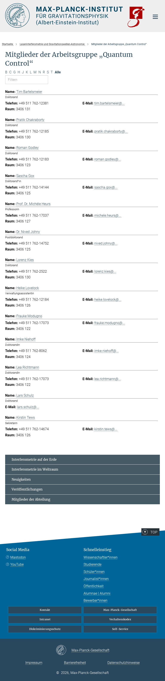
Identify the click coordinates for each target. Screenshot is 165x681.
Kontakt (45, 610)
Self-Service (120, 629)
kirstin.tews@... (105, 429)
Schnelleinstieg (97, 550)
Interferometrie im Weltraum (35, 469)
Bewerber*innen (95, 600)
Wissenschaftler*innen (101, 557)
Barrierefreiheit (75, 663)
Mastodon (18, 557)
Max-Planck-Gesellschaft (120, 610)
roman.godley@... (107, 159)
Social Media (17, 550)
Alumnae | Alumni (97, 593)
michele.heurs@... (107, 215)
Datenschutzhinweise (123, 663)
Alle (58, 72)
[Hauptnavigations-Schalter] (155, 16)
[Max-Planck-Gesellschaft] (64, 650)
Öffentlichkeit (94, 586)
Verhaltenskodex (120, 619)
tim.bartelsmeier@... (109, 103)
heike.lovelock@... (107, 299)
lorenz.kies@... (105, 271)
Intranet (45, 619)
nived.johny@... (106, 243)
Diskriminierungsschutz (45, 629)
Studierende (92, 564)
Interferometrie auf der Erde (34, 460)
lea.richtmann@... (107, 379)
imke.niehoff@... (106, 351)
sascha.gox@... (106, 187)
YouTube (17, 564)
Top (153, 532)
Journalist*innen (96, 579)
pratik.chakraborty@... (111, 131)
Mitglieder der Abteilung (31, 499)
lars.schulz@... (28, 407)
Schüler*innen (94, 572)
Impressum (33, 663)
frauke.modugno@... (109, 323)
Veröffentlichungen (27, 489)
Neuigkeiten (21, 479)
